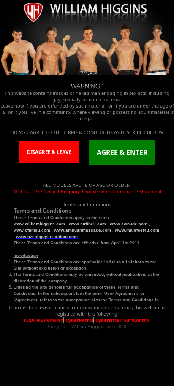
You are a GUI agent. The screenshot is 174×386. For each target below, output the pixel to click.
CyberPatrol (79, 320)
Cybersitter (108, 320)
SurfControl (137, 320)
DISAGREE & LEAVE (49, 152)
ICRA (29, 320)
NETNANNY (50, 320)
